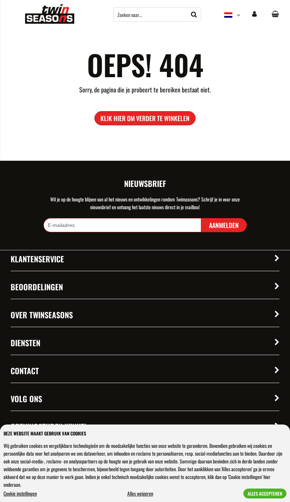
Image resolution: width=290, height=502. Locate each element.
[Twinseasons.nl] (49, 21)
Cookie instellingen (20, 493)
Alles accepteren (265, 493)
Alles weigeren (140, 493)
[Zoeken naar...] (194, 14)
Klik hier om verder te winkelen (145, 118)
